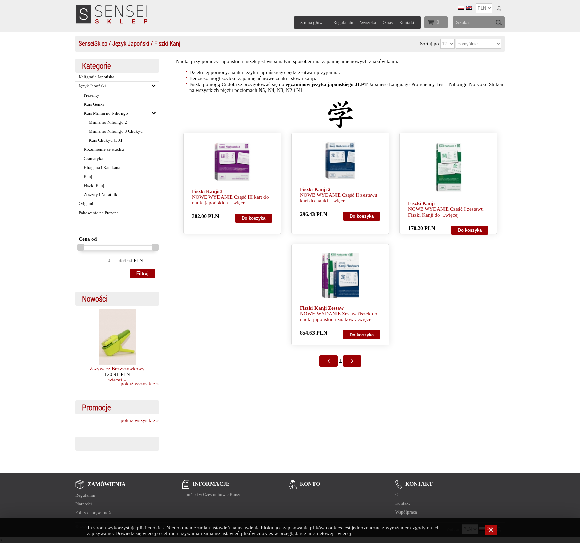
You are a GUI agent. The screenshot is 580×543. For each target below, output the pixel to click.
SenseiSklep (93, 43)
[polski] (461, 8)
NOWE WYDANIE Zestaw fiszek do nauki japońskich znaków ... (338, 316)
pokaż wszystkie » (139, 383)
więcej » (117, 380)
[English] (469, 8)
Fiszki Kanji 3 (207, 191)
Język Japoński (130, 43)
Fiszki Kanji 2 (315, 189)
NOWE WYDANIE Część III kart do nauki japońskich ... (230, 199)
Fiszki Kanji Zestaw (322, 308)
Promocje (96, 407)
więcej (240, 202)
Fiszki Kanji (421, 203)
